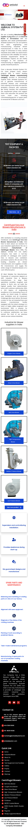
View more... (13, 212)
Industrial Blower (9, 755)
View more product (13, 507)
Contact (7, 771)
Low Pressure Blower (14, 501)
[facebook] (9, 702)
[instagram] (18, 702)
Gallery (6, 766)
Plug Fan (7, 811)
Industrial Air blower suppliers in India (14, 323)
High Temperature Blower (14, 440)
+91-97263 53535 (9, 725)
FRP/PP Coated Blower (11, 803)
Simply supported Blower (12, 814)
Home (6, 752)
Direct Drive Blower (14, 383)
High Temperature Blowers (13, 792)
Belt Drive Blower (14, 412)
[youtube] (14, 702)
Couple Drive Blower (11, 787)
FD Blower (7, 800)
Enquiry (6, 769)
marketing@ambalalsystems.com (14, 736)
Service (6, 760)
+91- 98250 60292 (9, 731)
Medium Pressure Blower (13, 471)
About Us (7, 757)
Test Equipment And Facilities (14, 763)
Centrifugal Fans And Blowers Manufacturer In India (14, 227)
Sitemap (7, 774)
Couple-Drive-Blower (13, 353)
